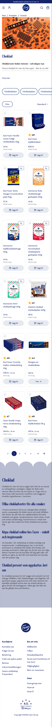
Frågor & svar (8, 650)
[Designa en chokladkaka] (38, 344)
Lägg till (15, 155)
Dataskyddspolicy (35, 655)
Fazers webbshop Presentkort (10, 672)
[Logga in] (9, 7)
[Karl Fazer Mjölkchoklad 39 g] (38, 403)
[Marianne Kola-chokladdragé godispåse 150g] (38, 176)
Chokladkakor (10, 91)
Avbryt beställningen (11, 667)
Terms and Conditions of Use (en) (38, 660)
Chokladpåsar (28, 91)
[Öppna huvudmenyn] (3, 7)
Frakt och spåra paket (12, 659)
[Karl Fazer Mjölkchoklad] (38, 121)
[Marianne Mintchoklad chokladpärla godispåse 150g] (38, 231)
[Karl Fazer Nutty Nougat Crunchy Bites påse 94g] (13, 176)
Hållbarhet (32, 646)
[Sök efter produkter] (41, 7)
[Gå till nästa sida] (43, 453)
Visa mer (6, 78)
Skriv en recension (35, 670)
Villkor (30, 650)
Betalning (6, 655)
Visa (37, 381)
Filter (7, 104)
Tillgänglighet (33, 666)
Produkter (13, 15)
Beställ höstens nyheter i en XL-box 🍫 (26, 2)
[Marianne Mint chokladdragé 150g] (13, 289)
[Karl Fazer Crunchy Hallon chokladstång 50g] (13, 344)
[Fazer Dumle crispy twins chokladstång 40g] (13, 403)
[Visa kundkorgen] (47, 7)
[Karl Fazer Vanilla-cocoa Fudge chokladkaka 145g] (13, 121)
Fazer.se (30, 687)
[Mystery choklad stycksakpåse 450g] (38, 289)
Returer (5, 663)
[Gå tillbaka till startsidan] (26, 7)
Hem (4, 15)
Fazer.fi (30, 691)
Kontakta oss (8, 646)
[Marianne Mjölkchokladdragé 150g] (13, 231)
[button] (5, 113)
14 (38, 453)
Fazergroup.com (34, 683)
